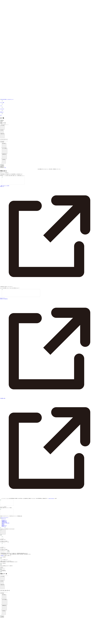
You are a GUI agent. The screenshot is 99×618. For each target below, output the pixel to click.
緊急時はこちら (4, 526)
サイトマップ (4, 519)
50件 (5, 167)
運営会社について (4, 525)
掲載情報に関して (4, 521)
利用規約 (3, 523)
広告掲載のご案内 (4, 522)
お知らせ (3, 524)
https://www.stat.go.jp (51, 498)
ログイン (2, 567)
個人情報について (4, 520)
